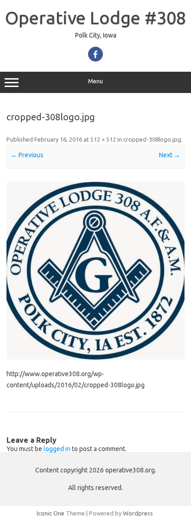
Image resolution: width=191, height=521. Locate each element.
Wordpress (138, 513)
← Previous (27, 155)
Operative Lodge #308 (95, 17)
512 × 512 (103, 139)
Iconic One (50, 513)
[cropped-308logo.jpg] (95, 271)
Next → (169, 155)
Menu (95, 81)
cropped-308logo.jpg (152, 139)
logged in (57, 449)
